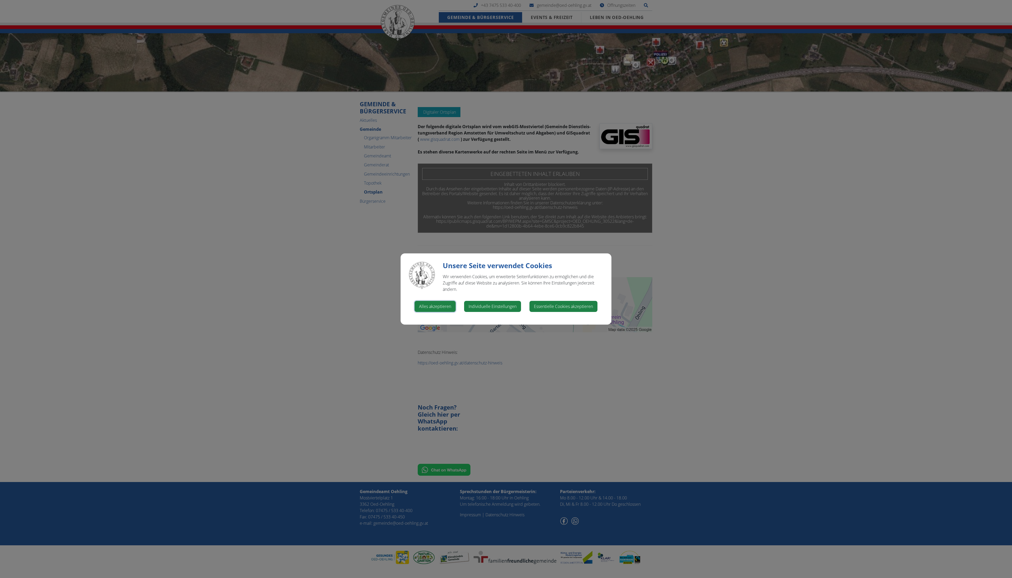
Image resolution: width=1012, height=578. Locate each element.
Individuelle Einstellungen (493, 306)
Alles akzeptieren (435, 306)
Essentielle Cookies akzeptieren (563, 306)
